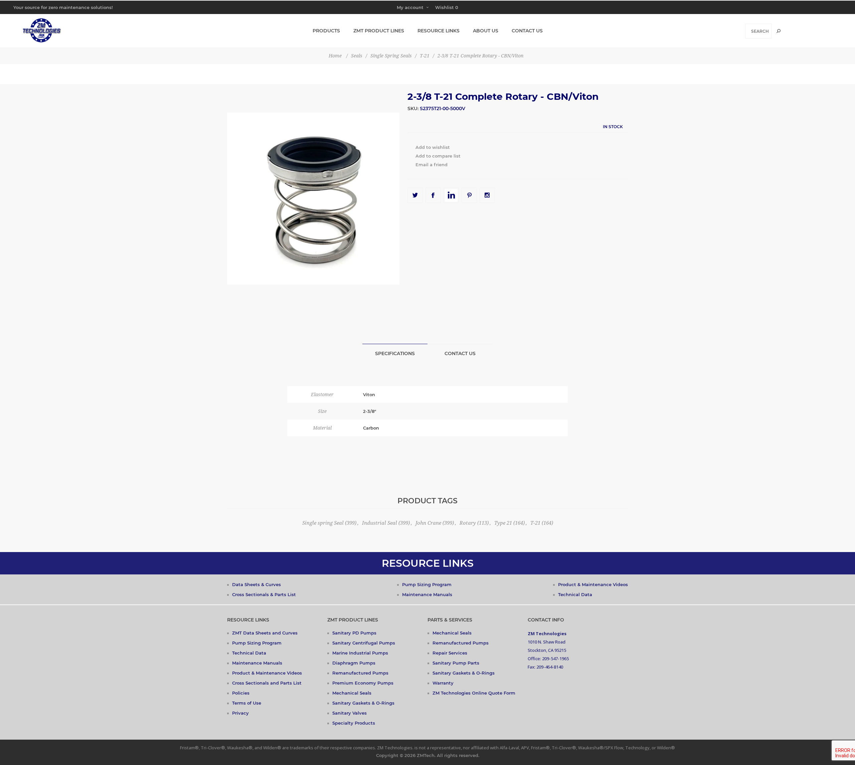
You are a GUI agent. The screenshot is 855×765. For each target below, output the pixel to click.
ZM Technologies (547, 633)
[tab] (395, 353)
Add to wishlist (432, 147)
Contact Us (460, 353)
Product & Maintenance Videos (593, 584)
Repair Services (450, 653)
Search (778, 31)
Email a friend (431, 164)
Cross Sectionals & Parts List (264, 594)
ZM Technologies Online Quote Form (474, 693)
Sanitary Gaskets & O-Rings (363, 703)
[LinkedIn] (451, 195)
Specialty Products (353, 723)
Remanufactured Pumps (360, 673)
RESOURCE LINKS (428, 563)
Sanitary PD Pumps (354, 632)
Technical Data (575, 594)
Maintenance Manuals (427, 594)
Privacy (240, 713)
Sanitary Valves (349, 713)
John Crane (428, 523)
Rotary (468, 523)
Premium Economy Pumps (362, 683)
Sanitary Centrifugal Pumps (363, 643)
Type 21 (503, 523)
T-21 (535, 523)
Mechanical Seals (351, 693)
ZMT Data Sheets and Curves (265, 632)
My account (410, 7)
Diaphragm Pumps (353, 663)
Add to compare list (438, 156)
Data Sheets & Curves (256, 584)
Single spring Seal (323, 523)
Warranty (443, 683)
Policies (240, 693)
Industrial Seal (379, 523)
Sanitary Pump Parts (456, 663)
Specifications (395, 353)
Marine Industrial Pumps (360, 653)
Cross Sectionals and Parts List (267, 683)
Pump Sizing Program (427, 584)
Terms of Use (246, 703)
